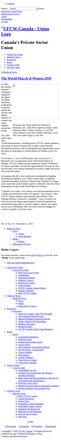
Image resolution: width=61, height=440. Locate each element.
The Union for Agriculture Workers (34, 347)
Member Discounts (26, 324)
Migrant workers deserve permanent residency (38, 386)
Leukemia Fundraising (28, 337)
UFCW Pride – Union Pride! (31, 350)
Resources (11, 59)
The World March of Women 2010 (26, 78)
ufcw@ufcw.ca (38, 255)
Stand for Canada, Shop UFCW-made (35, 314)
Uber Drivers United (27, 360)
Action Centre (13, 65)
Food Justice (23, 355)
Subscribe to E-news (21, 244)
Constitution (23, 275)
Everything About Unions (29, 406)
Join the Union (13, 67)
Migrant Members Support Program (34, 319)
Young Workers (25, 352)
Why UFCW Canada (27, 396)
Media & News (14, 57)
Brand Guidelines (26, 290)
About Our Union (15, 54)
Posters (21, 241)
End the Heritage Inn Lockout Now (34, 388)
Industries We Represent (29, 409)
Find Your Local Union (28, 272)
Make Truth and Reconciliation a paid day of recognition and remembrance (38, 379)
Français (10, 3)
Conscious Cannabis (27, 362)
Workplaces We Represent (30, 411)
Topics (21, 234)
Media (15, 239)
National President (26, 278)
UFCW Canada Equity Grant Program (35, 329)
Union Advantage (26, 398)
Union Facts (23, 401)
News (15, 231)
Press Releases (24, 236)
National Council (25, 280)
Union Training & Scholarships (32, 321)
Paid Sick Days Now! (28, 383)
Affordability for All (27, 370)
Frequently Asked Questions (31, 404)
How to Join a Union (27, 414)
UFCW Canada (25, 431)
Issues (9, 62)
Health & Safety (25, 326)
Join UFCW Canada (27, 293)
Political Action (25, 339)
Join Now (22, 416)
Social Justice (24, 344)
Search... (5, 8)
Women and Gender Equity (30, 342)
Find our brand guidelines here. (21, 262)
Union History (24, 285)
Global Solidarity (25, 357)
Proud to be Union (26, 283)
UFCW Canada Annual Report (32, 288)
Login (30, 421)
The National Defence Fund (30, 316)
